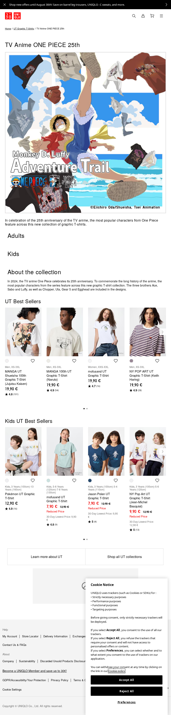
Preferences (127, 702)
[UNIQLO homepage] (13, 15)
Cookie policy (116, 671)
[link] (90, 4)
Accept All (126, 680)
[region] (127, 646)
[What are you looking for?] (133, 15)
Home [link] (8, 28)
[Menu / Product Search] (161, 15)
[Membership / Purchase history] (143, 15)
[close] (4, 4)
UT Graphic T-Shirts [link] (24, 28)
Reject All (126, 691)
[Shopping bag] (152, 15)
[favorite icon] (32, 360)
